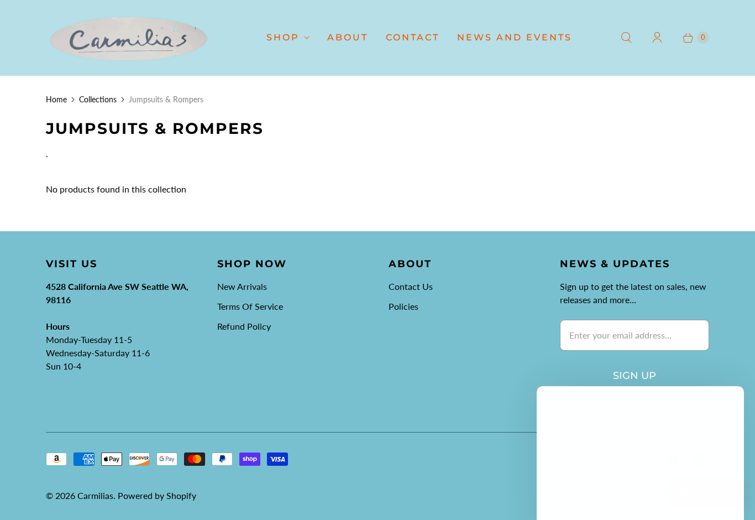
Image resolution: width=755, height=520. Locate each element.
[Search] (626, 37)
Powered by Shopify (157, 495)
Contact (412, 37)
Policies (403, 306)
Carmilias (95, 495)
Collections (98, 99)
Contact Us (411, 286)
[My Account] (657, 37)
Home (56, 99)
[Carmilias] (129, 37)
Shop (283, 37)
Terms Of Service (250, 306)
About (347, 37)
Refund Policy (244, 326)
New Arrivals (242, 286)
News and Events (514, 37)
